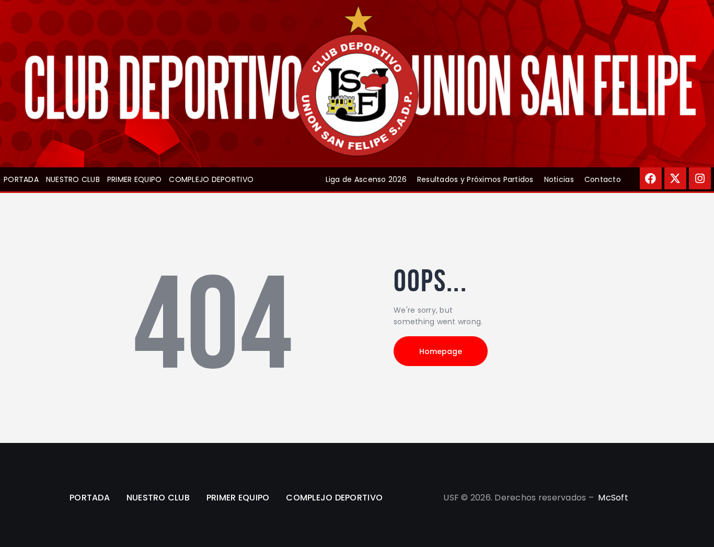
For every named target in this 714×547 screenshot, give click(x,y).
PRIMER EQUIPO (134, 179)
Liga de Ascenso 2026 (366, 179)
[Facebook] (651, 178)
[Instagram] (700, 178)
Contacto (602, 179)
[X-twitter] (675, 178)
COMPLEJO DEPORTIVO (211, 179)
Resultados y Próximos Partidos (475, 179)
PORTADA (21, 179)
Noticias (559, 179)
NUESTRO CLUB (73, 179)
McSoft (613, 498)
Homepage (440, 351)
